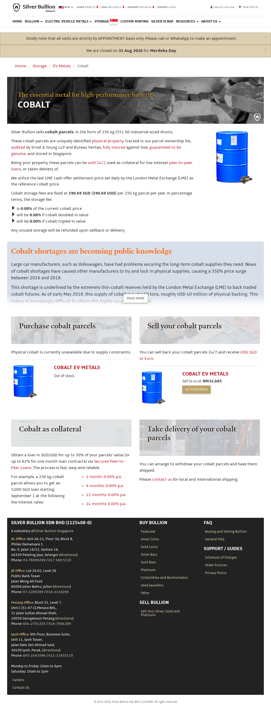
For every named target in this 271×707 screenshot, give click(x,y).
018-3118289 (57, 592)
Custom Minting (134, 21)
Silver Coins (150, 539)
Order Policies (216, 565)
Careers (18, 680)
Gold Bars (148, 562)
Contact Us (20, 688)
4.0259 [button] (126, 7)
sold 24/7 (96, 163)
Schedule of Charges (221, 557)
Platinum (148, 570)
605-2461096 (34, 655)
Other (145, 593)
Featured (148, 531)
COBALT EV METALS (77, 367)
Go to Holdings (196, 389)
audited (18, 147)
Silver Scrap (162, 21)
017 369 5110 (59, 560)
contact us (162, 479)
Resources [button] (186, 21)
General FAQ (214, 539)
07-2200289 (33, 592)
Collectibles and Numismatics (164, 578)
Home (17, 21)
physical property (107, 141)
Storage (102, 21)
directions (68, 555)
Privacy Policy (216, 573)
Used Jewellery (152, 585)
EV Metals (62, 66)
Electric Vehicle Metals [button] (67, 21)
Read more (135, 298)
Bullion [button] (32, 21)
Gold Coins (149, 547)
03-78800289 (34, 560)
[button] (222, 7)
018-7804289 (59, 624)
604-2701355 (34, 624)
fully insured (114, 147)
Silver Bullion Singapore (54, 531)
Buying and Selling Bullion (226, 531)
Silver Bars (149, 554)
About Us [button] (209, 21)
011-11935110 (60, 655)
